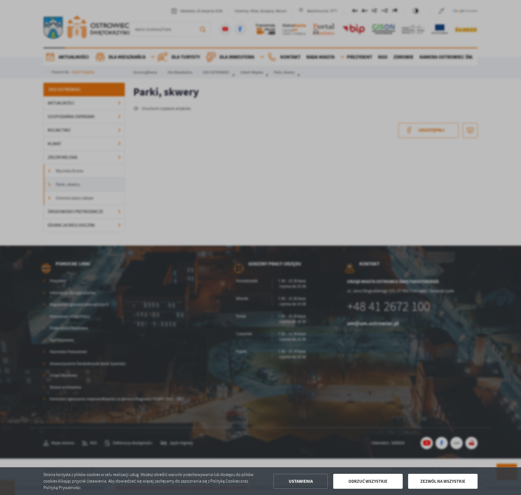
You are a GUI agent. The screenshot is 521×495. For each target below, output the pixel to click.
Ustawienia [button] (301, 481)
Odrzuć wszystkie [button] (367, 481)
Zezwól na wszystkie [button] (442, 481)
